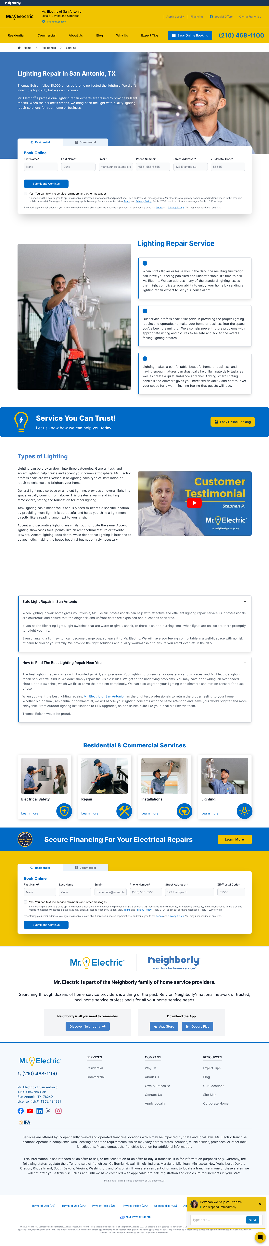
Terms (127, 201)
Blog (206, 1077)
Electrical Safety (35, 799)
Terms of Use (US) (43, 1205)
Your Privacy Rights (138, 1216)
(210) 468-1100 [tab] (241, 35)
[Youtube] (30, 1111)
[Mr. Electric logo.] (20, 16)
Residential (42, 142)
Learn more (29, 813)
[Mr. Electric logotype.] (97, 963)
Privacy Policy (144, 201)
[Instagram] (58, 1111)
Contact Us (153, 1095)
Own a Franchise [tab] (250, 16)
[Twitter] (49, 1111)
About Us (152, 1077)
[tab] (76, 35)
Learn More (234, 839)
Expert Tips (212, 1068)
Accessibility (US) (165, 1205)
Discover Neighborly (85, 1026)
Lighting (208, 799)
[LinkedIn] (39, 1111)
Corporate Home (215, 1103)
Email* (103, 159)
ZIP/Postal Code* (222, 159)
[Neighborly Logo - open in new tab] (13, 3)
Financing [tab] (196, 16)
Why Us (150, 1068)
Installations (151, 799)
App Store (166, 1026)
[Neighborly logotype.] (174, 963)
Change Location (56, 21)
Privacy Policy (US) (104, 1205)
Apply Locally (155, 1103)
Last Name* (69, 159)
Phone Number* (146, 159)
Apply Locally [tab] (175, 16)
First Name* (31, 159)
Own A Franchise (157, 1086)
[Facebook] (21, 1111)
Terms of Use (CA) (74, 1205)
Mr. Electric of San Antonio (104, 696)
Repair (86, 799)
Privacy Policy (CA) (135, 1205)
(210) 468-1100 (39, 1074)
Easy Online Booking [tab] (192, 35)
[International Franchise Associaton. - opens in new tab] (25, 1122)
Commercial (88, 142)
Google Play (200, 1026)
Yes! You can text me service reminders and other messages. (68, 193)
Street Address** (184, 159)
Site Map (209, 1095)
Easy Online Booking (235, 422)
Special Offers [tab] (223, 16)
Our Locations (213, 1086)
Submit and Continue (46, 183)
